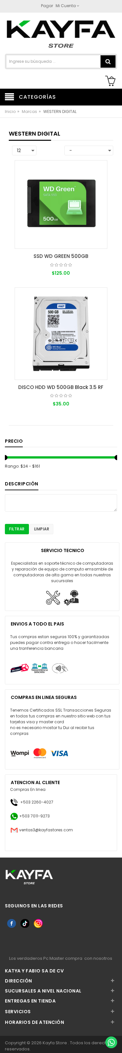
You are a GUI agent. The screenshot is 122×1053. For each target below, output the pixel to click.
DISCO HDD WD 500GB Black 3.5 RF (60, 387)
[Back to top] (111, 1028)
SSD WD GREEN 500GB (61, 256)
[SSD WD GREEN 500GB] (61, 205)
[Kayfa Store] (61, 34)
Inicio (10, 111)
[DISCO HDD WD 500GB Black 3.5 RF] (61, 334)
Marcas (29, 111)
